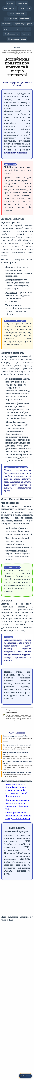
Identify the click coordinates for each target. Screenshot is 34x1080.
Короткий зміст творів (17, 13)
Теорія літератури (11, 34)
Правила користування (17, 39)
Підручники (24, 19)
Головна (17, 47)
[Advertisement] (17, 899)
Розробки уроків (10, 8)
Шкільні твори (24, 8)
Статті (27, 29)
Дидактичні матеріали (12, 29)
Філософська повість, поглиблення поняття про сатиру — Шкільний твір (18, 816)
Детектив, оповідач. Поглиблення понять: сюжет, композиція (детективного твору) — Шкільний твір (17, 790)
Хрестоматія (6, 24)
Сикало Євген (11, 712)
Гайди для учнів (11, 19)
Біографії (10, 3)
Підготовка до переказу (23, 24)
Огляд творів (22, 3)
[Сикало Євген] (4, 714)
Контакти (25, 34)
